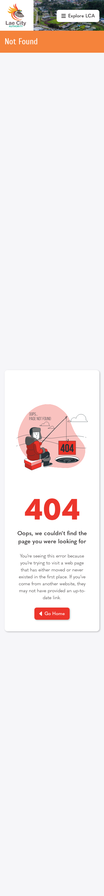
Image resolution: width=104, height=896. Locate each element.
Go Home (54, 613)
